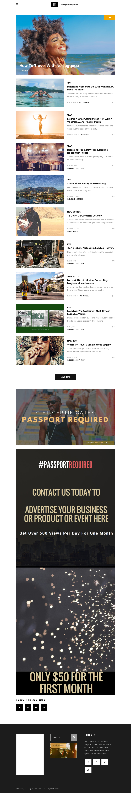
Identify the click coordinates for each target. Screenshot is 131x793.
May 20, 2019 (71, 102)
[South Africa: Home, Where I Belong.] (40, 189)
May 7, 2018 (71, 327)
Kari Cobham (84, 135)
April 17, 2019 (72, 135)
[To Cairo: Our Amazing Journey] (40, 221)
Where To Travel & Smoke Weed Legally (89, 344)
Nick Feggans (73, 231)
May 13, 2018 (71, 296)
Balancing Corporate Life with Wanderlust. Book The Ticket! (90, 88)
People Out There (74, 212)
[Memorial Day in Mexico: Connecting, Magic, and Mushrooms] (40, 286)
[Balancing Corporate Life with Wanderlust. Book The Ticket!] (40, 93)
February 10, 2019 (73, 229)
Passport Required (34, 789)
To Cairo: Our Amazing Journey (84, 215)
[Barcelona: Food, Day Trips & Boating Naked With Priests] (40, 157)
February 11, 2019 (73, 196)
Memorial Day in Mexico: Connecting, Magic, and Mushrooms (87, 282)
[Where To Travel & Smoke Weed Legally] (40, 350)
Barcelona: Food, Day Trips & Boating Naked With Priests (87, 151)
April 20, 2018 (72, 357)
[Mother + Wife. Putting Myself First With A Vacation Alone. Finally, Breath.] (40, 125)
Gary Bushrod (84, 102)
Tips (109, 17)
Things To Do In (73, 276)
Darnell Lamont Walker (77, 168)
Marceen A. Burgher (76, 199)
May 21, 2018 (71, 261)
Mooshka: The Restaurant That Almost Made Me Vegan (88, 312)
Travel (69, 115)
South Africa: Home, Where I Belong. (86, 183)
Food (69, 244)
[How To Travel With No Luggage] (65, 45)
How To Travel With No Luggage (49, 65)
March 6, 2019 (72, 165)
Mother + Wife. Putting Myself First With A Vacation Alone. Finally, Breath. (89, 120)
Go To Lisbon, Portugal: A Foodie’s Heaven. (90, 248)
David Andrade (84, 296)
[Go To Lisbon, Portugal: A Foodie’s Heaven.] (40, 254)
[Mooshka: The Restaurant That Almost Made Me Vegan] (40, 318)
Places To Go (72, 341)
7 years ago (24, 71)
